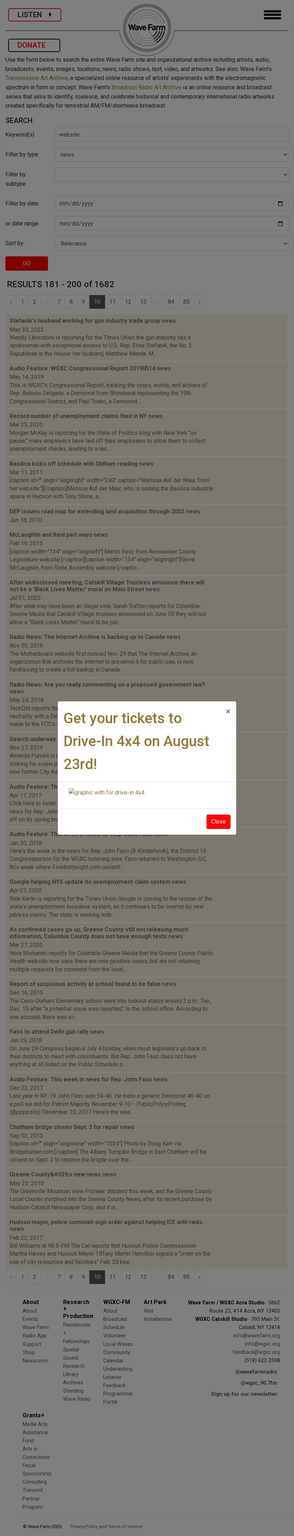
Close (218, 821)
